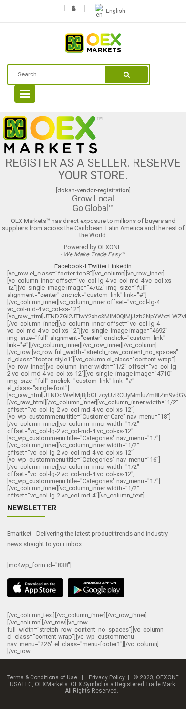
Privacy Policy (107, 677)
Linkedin (120, 266)
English (115, 11)
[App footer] (93, 587)
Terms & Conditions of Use (42, 677)
